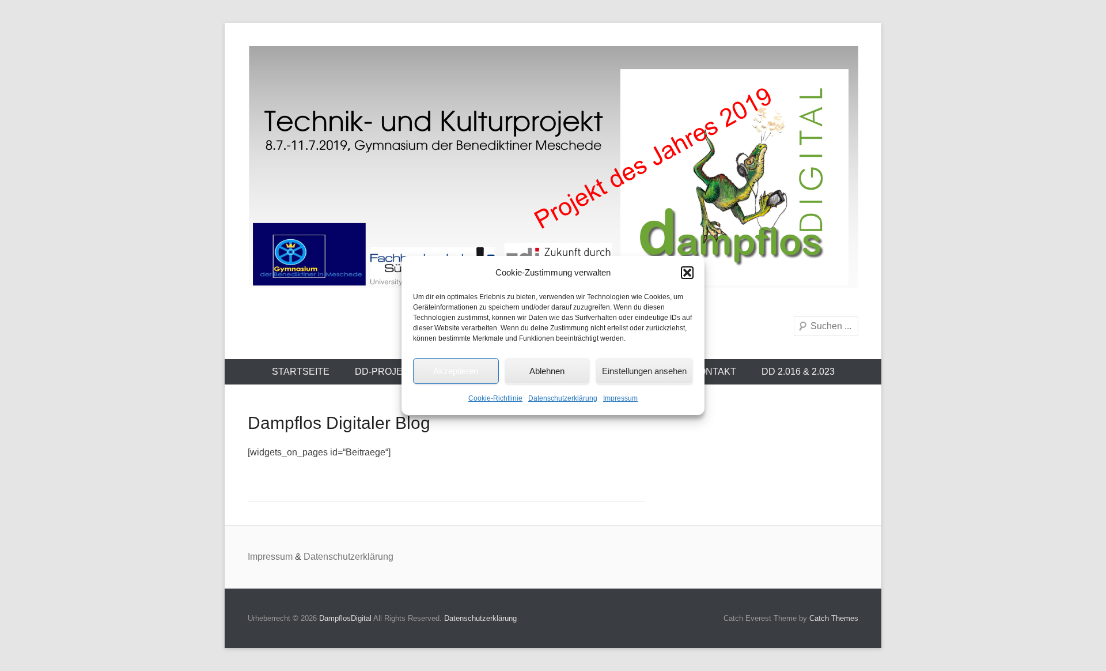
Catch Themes (833, 618)
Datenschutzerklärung (562, 398)
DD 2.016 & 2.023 (798, 371)
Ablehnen (547, 371)
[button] (687, 272)
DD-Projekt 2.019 (397, 371)
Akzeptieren (455, 371)
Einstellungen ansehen (644, 371)
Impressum (620, 398)
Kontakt (714, 371)
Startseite (300, 371)
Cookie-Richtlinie (495, 398)
